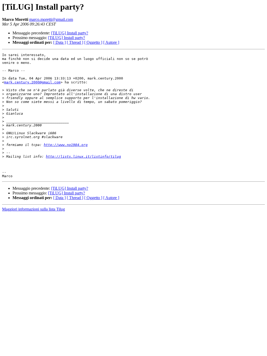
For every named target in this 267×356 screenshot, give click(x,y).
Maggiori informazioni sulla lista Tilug (33, 209)
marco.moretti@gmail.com (51, 19)
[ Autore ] (111, 42)
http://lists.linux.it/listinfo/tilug (83, 156)
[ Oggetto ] (93, 42)
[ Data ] (59, 42)
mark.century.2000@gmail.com (32, 82)
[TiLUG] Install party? (69, 33)
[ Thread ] (75, 42)
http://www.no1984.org (66, 145)
